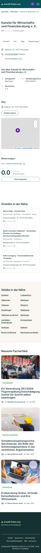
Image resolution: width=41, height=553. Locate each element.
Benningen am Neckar (29, 332)
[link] (20, 216)
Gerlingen (5, 327)
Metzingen (24, 315)
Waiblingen (24, 310)
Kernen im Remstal (8, 332)
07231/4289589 (11, 54)
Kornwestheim (26, 320)
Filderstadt (5, 300)
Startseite (4, 12)
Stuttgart (5, 295)
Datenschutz (19, 538)
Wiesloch (24, 305)
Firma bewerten (20, 179)
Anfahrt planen (10, 113)
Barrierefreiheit (30, 538)
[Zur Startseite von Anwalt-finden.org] (10, 4)
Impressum (32, 541)
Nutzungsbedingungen (14, 541)
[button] (32, 4)
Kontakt (10, 538)
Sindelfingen (6, 310)
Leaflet (18, 148)
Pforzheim (14, 12)
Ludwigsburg (25, 295)
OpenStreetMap (27, 148)
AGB (25, 541)
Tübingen (5, 305)
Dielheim (23, 327)
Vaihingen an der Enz (9, 315)
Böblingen (24, 300)
